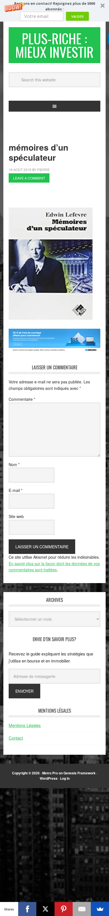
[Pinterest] (63, 909)
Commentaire (22, 399)
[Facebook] (27, 909)
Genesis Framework (79, 772)
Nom (14, 464)
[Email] (82, 909)
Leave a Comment (29, 178)
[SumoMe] (100, 909)
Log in (65, 778)
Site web (16, 516)
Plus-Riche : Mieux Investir (54, 45)
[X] (45, 909)
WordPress (49, 778)
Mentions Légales (25, 725)
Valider (77, 16)
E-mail (15, 490)
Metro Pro (50, 772)
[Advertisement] (59, 197)
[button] (54, 11)
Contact (16, 738)
